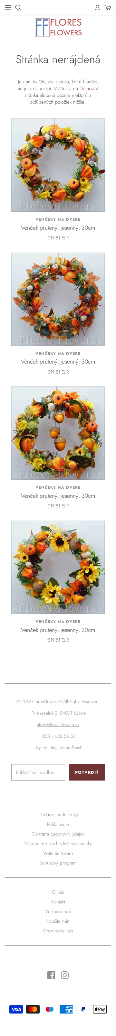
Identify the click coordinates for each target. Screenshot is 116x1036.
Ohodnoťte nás (58, 930)
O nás (58, 892)
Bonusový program (58, 862)
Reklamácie (58, 824)
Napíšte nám (58, 921)
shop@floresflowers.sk (58, 724)
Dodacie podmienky (58, 814)
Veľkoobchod (58, 911)
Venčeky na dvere (57, 219)
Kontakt (58, 901)
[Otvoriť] (18, 8)
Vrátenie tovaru (58, 853)
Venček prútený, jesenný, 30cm (58, 228)
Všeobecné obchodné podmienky (58, 843)
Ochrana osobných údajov (58, 833)
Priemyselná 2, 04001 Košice (59, 713)
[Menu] (8, 8)
